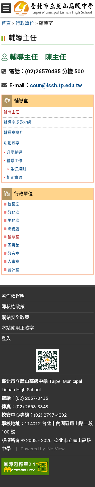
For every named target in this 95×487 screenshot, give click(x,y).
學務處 (13, 220)
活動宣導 (11, 143)
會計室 (13, 270)
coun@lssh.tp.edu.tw (56, 85)
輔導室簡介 (13, 132)
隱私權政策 (13, 307)
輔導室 (13, 237)
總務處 (13, 229)
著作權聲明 (13, 296)
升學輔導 (14, 152)
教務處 (13, 212)
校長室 (13, 204)
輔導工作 (14, 160)
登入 (6, 338)
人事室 (13, 261)
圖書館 (13, 245)
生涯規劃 (18, 169)
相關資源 (14, 177)
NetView (56, 449)
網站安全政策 (15, 317)
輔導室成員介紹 (17, 122)
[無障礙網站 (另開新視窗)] (47, 466)
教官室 (13, 253)
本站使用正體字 (17, 328)
